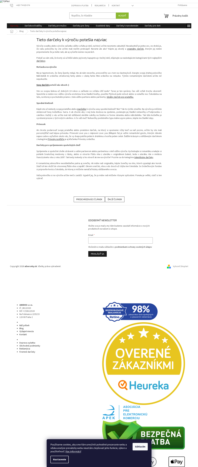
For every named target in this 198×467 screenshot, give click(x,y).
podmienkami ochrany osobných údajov (133, 247)
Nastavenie (59, 459)
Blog (21, 328)
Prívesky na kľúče (56, 139)
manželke (81, 109)
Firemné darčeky (27, 351)
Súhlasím (140, 446)
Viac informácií (73, 451)
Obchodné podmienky (29, 345)
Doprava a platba (79, 5)
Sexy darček (42, 85)
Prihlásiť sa (97, 253)
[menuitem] (14, 25)
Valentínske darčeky (143, 157)
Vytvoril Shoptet (180, 266)
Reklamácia (100, 5)
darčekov (40, 61)
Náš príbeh (24, 325)
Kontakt (116, 5)
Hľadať (122, 15)
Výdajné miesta (26, 331)
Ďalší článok (115, 199)
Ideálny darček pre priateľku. (120, 97)
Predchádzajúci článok (89, 199)
